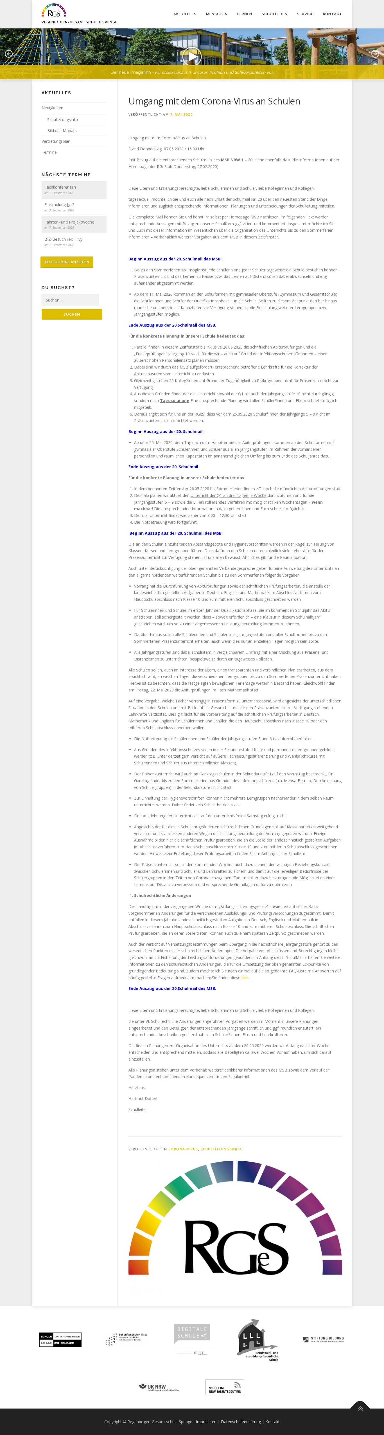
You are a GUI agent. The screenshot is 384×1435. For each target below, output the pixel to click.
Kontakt (332, 14)
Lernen (244, 14)
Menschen (217, 14)
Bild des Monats (62, 130)
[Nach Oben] (360, 1408)
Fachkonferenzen (60, 187)
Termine (49, 152)
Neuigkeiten (52, 107)
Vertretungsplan (56, 141)
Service (305, 14)
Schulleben (275, 14)
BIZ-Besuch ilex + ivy (63, 239)
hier (244, 977)
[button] (8, 53)
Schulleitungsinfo (221, 1149)
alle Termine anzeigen (66, 262)
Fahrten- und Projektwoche (69, 222)
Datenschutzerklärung (241, 1421)
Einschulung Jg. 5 (59, 204)
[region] (192, 49)
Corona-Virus (183, 1149)
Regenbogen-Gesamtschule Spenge (80, 22)
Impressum (206, 1421)
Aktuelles (184, 14)
